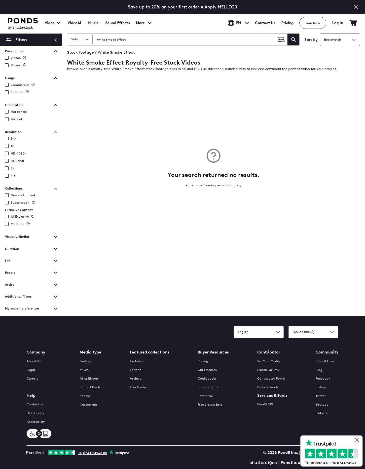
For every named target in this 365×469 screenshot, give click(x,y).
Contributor (268, 352)
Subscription (20, 202)
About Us (34, 361)
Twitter (321, 396)
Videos (16, 58)
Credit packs (207, 378)
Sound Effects (117, 26)
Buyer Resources (213, 352)
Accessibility (36, 422)
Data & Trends (267, 387)
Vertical (16, 119)
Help (31, 395)
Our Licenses (207, 370)
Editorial (17, 92)
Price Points (14, 51)
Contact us (35, 404)
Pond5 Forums (268, 370)
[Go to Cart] (353, 23)
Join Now (313, 23)
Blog (319, 370)
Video (50, 23)
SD (13, 176)
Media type (90, 352)
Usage (10, 78)
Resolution (13, 132)
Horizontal (19, 112)
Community (327, 352)
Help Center (35, 413)
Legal (31, 370)
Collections (14, 188)
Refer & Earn (325, 361)
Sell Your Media (268, 361)
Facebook (323, 378)
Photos (85, 396)
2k (12, 168)
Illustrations (89, 404)
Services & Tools (272, 395)
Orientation (14, 105)
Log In (337, 23)
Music (84, 370)
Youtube (322, 404)
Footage (86, 361)
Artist (9, 284)
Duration (12, 249)
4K (13, 146)
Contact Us (265, 23)
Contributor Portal (271, 378)
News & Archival (23, 195)
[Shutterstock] (264, 462)
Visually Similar (17, 236)
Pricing (287, 23)
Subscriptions (208, 387)
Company (36, 352)
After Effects (89, 378)
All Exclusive (20, 216)
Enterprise (205, 396)
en (238, 23)
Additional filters (18, 296)
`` (15, 39)
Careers (32, 378)
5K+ (13, 138)
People (10, 272)
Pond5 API (265, 404)
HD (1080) (18, 153)
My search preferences (22, 308)
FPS (7, 261)
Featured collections (149, 352)
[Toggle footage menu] (59, 23)
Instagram (323, 387)
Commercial (20, 85)
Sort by (311, 39)
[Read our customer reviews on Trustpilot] (333, 451)
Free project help (210, 404)
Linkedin (322, 413)
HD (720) (17, 161)
